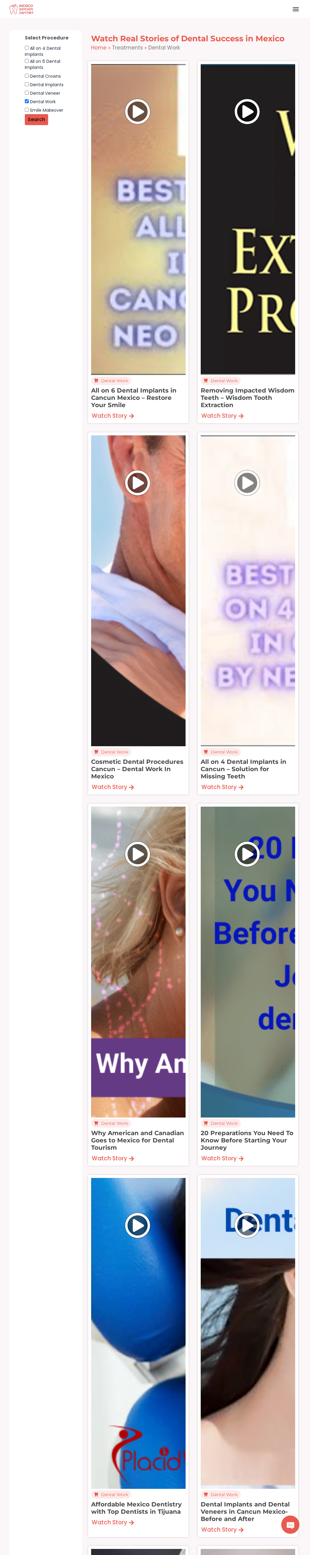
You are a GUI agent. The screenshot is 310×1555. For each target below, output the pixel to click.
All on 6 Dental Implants (42, 64)
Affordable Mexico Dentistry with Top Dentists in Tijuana (136, 1507)
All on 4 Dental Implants (43, 51)
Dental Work (42, 102)
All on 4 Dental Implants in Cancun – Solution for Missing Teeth (243, 769)
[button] (296, 9)
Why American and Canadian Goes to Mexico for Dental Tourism (137, 1140)
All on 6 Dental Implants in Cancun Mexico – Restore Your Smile (133, 398)
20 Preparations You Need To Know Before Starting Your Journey (247, 1140)
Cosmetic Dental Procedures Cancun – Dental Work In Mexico (137, 769)
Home (99, 47)
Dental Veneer (44, 93)
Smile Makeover (46, 110)
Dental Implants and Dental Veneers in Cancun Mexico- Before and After (245, 1511)
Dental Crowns (45, 76)
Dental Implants (46, 85)
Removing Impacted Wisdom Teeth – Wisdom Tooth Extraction (248, 398)
